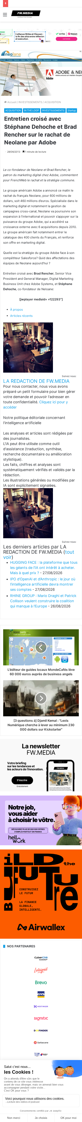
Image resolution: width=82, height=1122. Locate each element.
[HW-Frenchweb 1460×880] (41, 844)
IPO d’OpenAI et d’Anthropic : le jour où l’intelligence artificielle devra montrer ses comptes (42, 584)
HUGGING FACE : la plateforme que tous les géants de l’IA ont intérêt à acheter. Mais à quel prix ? (43, 567)
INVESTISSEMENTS (30, 102)
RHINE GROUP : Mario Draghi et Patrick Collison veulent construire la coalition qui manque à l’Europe (43, 601)
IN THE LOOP (31, 110)
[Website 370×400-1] (41, 937)
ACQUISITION (52, 102)
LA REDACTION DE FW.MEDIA (36, 381)
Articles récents (21, 316)
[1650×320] (41, 36)
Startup (72, 110)
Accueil (11, 102)
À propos (16, 309)
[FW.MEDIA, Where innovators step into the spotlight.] (26, 14)
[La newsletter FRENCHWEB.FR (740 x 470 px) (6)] (41, 790)
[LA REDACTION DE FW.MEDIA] (28, 371)
